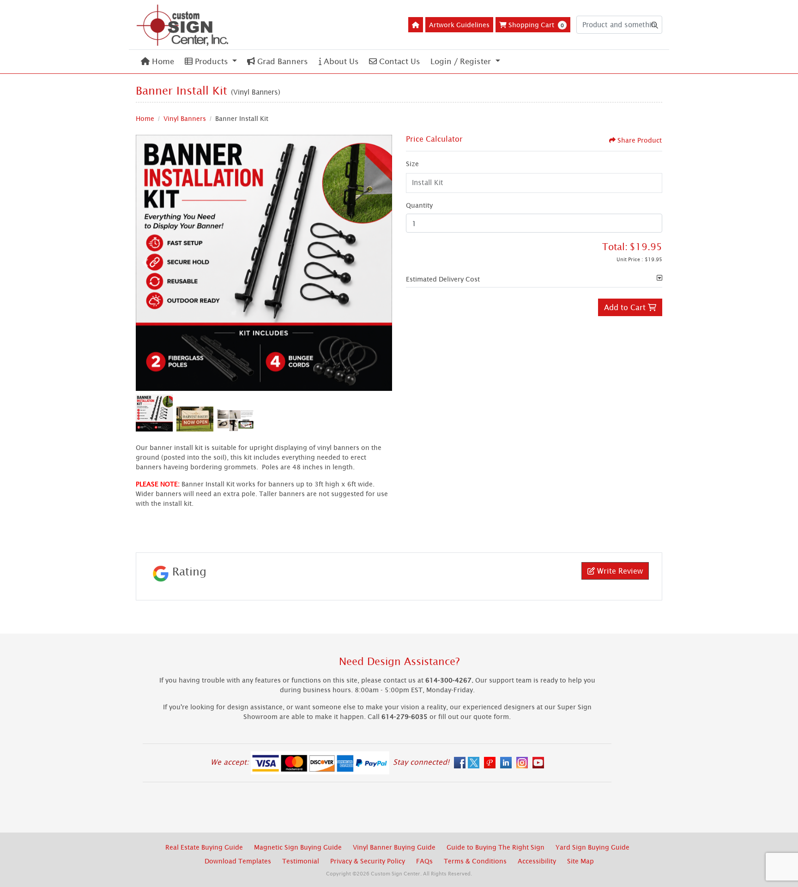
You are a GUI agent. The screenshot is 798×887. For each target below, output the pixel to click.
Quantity (419, 205)
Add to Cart (626, 307)
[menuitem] (157, 61)
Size (412, 164)
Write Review (619, 571)
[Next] (383, 262)
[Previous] (145, 262)
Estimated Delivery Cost (443, 279)
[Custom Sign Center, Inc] (182, 25)
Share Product (639, 140)
